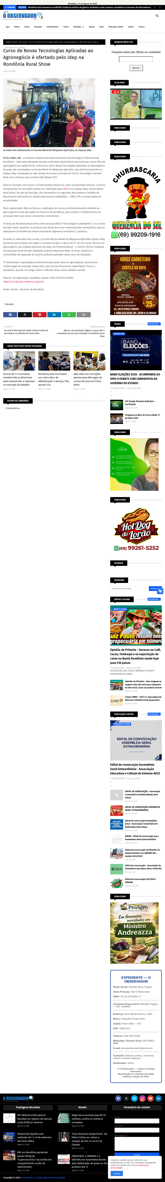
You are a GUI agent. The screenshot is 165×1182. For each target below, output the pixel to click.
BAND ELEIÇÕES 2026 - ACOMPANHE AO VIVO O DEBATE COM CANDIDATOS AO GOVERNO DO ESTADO (135, 379)
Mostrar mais (153, 324)
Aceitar (116, 1173)
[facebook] (118, 1098)
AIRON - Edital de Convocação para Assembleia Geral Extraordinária (141, 838)
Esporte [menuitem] (92, 27)
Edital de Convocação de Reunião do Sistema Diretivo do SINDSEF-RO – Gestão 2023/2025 (142, 853)
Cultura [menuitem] (66, 27)
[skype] (134, 1098)
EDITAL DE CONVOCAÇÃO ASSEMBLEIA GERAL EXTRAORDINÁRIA (142, 808)
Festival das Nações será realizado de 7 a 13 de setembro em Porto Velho (34, 1137)
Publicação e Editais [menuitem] (115, 27)
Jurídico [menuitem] (131, 27)
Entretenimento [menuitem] (52, 27)
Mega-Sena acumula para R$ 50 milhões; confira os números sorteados (89, 1119)
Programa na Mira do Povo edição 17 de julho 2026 (142, 416)
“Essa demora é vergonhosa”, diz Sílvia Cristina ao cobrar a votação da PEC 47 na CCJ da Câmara (89, 1139)
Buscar (136, 68)
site (65, 188)
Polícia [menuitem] (26, 27)
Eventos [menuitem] (142, 27)
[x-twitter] (126, 1098)
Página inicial (11, 42)
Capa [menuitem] (7, 27)
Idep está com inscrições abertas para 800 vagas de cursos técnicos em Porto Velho (87, 379)
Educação (23, 42)
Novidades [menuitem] (77, 27)
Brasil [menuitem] (101, 27)
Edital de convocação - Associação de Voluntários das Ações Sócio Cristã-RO (143, 867)
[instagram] (142, 1098)
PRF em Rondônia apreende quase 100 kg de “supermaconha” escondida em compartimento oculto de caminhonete (34, 1159)
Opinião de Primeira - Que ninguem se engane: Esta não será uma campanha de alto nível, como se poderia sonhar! (143, 684)
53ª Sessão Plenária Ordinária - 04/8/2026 (140, 403)
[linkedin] (158, 1098)
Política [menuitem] (17, 27)
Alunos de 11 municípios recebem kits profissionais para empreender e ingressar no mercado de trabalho (19, 379)
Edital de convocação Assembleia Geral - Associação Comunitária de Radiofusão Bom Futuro (141, 823)
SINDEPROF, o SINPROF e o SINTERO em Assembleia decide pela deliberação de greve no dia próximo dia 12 (89, 1161)
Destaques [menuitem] (38, 27)
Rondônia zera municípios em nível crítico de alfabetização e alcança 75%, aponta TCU (53, 379)
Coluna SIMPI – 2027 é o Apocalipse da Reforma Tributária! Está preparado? (143, 698)
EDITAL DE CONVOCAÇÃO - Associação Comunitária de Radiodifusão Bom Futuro (142, 794)
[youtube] (150, 1098)
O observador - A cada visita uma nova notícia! (42, 1177)
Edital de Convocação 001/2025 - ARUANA (141, 881)
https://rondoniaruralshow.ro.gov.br (23, 281)
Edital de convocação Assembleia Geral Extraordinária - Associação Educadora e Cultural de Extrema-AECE (135, 769)
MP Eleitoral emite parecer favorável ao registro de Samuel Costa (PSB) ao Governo (34, 1119)
